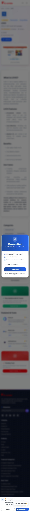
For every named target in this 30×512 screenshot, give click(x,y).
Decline (8, 509)
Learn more (22, 505)
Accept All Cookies (22, 509)
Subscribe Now (16, 269)
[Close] (26, 237)
